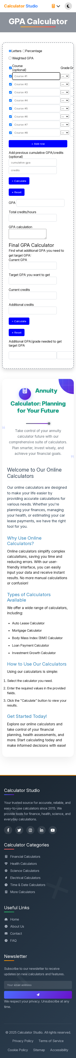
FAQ (13, 940)
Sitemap (39, 1050)
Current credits (19, 290)
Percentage (33, 51)
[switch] (10, 58)
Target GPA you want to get (29, 275)
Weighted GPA (23, 58)
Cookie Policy (18, 1050)
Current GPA (18, 260)
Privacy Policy (22, 1041)
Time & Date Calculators (27, 885)
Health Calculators (23, 864)
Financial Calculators (25, 857)
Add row (38, 143)
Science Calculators (24, 871)
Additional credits (21, 305)
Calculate (19, 180)
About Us (17, 926)
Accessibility (59, 1050)
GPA (12, 203)
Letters (16, 51)
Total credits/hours (22, 212)
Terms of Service (51, 1041)
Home (14, 919)
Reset (16, 192)
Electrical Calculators (25, 878)
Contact (16, 933)
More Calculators (22, 892)
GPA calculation (20, 227)
